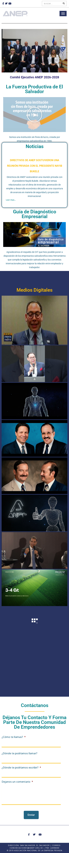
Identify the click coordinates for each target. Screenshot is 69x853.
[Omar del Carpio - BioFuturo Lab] (34, 587)
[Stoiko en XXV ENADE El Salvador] (34, 513)
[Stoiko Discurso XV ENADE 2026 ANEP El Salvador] (34, 401)
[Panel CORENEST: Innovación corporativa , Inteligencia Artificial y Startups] (34, 550)
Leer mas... (11, 200)
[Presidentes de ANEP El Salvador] (34, 438)
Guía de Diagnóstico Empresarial (34, 214)
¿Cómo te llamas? (14, 737)
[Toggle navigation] (63, 13)
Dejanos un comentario (17, 781)
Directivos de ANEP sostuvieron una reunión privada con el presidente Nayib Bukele (34, 166)
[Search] (64, 3)
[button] (34, 115)
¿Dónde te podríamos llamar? (19, 753)
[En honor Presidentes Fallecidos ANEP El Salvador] (34, 475)
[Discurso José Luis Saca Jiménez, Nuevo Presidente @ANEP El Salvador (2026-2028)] (34, 363)
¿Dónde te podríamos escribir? (21, 767)
